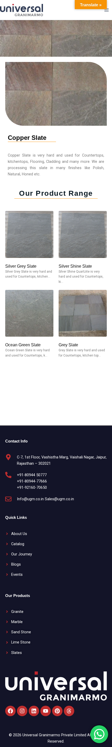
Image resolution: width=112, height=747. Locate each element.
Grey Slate (68, 345)
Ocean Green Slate (23, 345)
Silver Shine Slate (75, 266)
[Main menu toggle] (106, 9)
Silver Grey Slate (20, 266)
